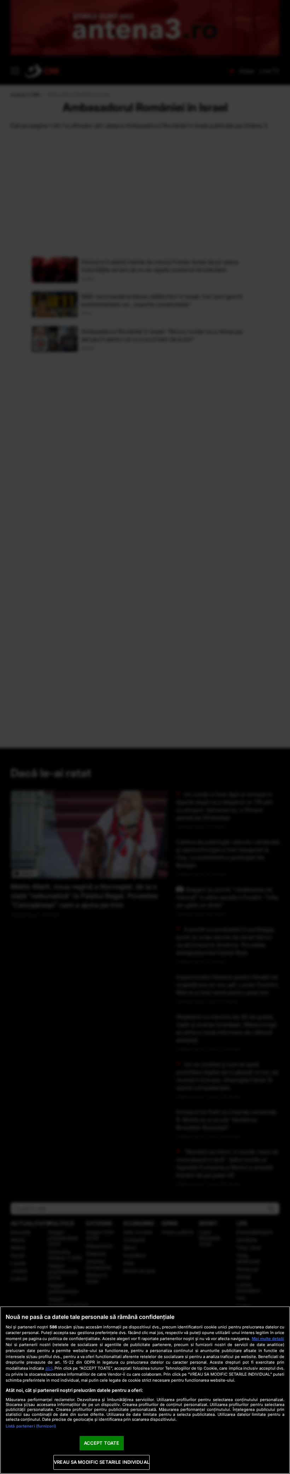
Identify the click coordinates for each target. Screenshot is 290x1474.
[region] (145, 1390)
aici (48, 1368)
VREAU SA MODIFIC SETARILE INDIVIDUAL (101, 1462)
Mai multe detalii (268, 1338)
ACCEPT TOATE (102, 1443)
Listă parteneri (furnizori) (31, 1426)
